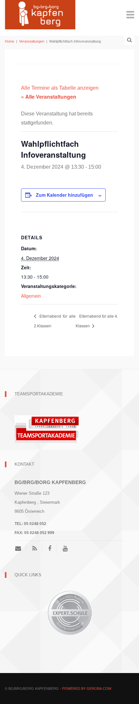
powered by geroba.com (86, 688)
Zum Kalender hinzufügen (64, 195)
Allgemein (31, 296)
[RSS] (34, 548)
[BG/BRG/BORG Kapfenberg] (40, 14)
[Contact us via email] (20, 548)
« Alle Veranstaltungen (48, 96)
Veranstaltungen (31, 41)
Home (9, 41)
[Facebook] (49, 548)
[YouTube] (65, 548)
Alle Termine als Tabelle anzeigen (60, 88)
